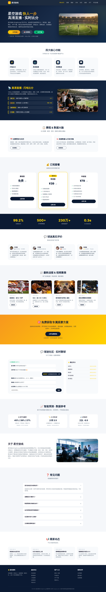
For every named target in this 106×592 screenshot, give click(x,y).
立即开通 (22, 198)
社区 (81, 2)
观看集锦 (82, 304)
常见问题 (95, 2)
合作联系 (80, 573)
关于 (90, 2)
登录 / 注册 (57, 573)
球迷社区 (33, 582)
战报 (85, 2)
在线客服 (80, 577)
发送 (59, 390)
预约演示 (80, 575)
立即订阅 (53, 204)
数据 (72, 2)
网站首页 (62, 2)
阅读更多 (59, 304)
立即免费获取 (53, 334)
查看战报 (13, 304)
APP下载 (56, 577)
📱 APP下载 (39, 32)
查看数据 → (61, 147)
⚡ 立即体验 (14, 32)
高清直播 (33, 573)
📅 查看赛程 (27, 32)
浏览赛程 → (15, 147)
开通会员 (56, 575)
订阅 (76, 2)
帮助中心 (56, 580)
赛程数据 (33, 575)
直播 (67, 2)
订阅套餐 (33, 577)
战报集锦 (33, 580)
